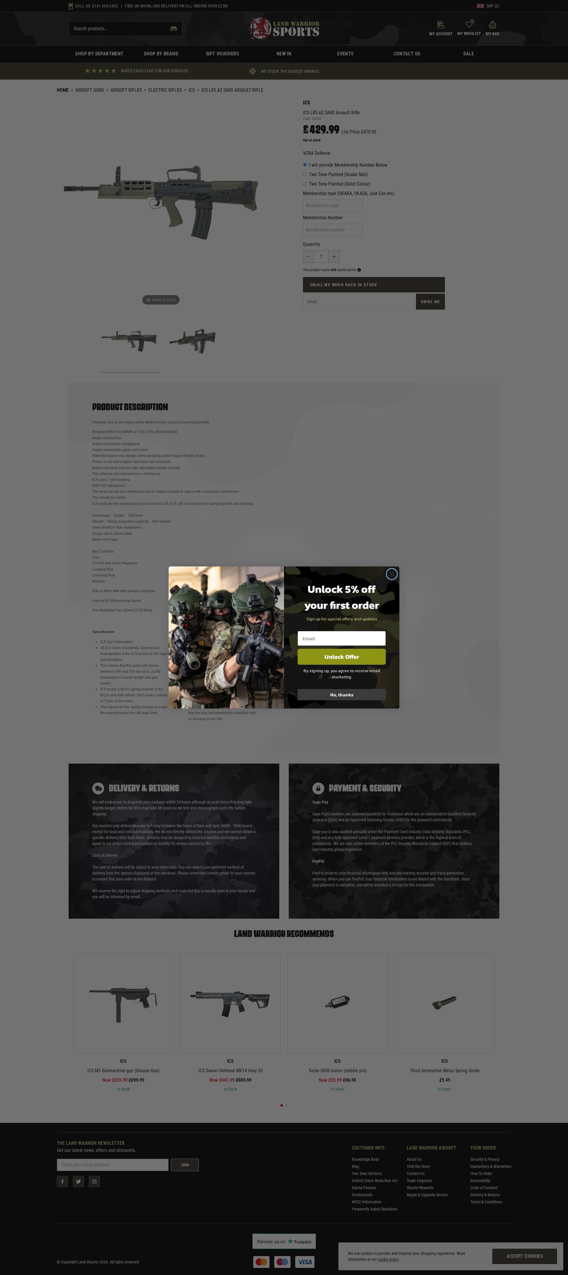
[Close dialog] (392, 574)
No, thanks (342, 694)
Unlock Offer (342, 656)
